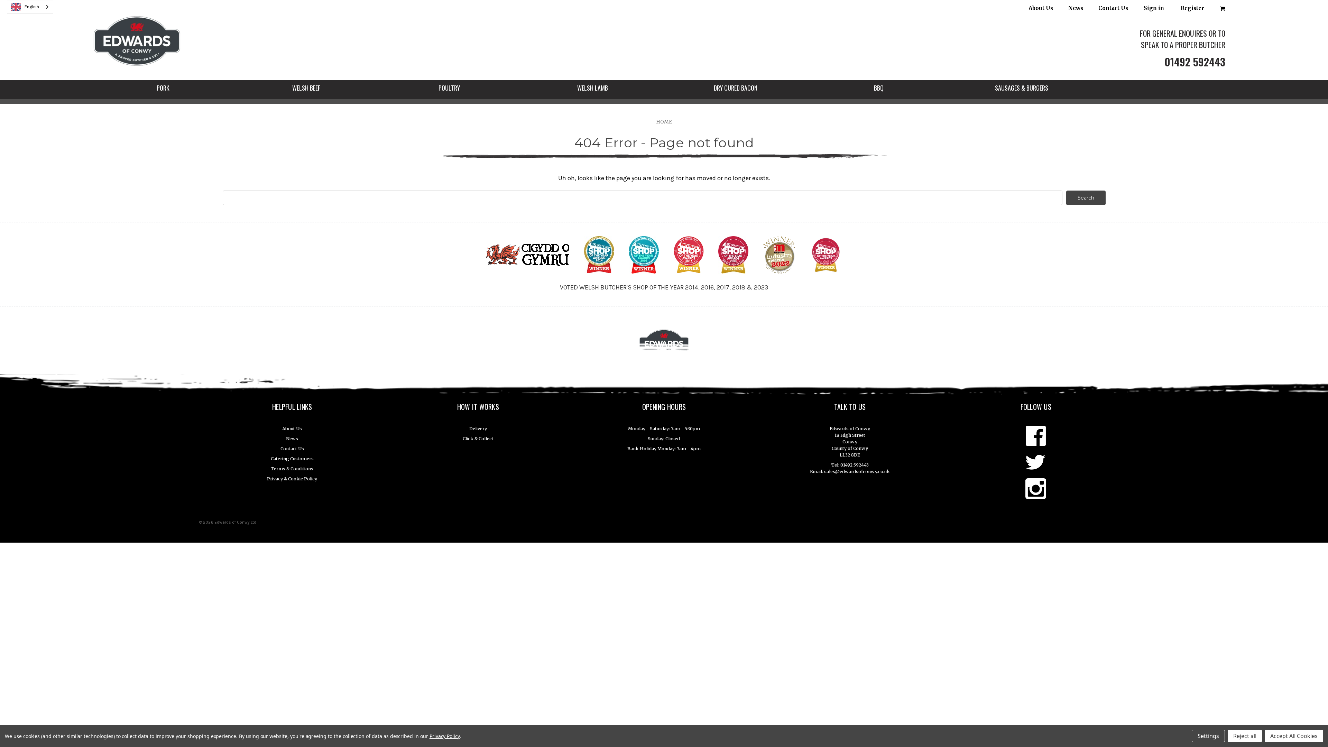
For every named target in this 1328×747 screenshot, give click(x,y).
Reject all (1244, 736)
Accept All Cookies (1294, 736)
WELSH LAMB (592, 87)
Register (1192, 8)
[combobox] (30, 6)
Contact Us (1113, 8)
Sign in (1154, 8)
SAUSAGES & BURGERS (1021, 87)
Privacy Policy (445, 736)
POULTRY (449, 87)
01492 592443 (1194, 62)
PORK (163, 87)
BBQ (879, 87)
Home (664, 122)
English (32, 6)
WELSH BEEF (306, 87)
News (1075, 8)
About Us (1041, 8)
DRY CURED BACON (735, 87)
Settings (1208, 736)
